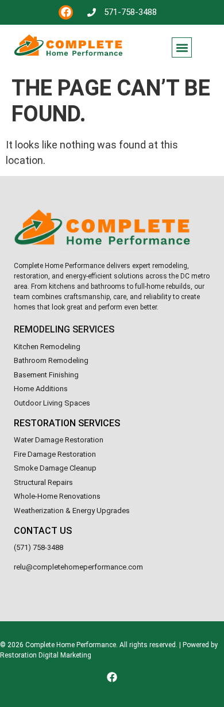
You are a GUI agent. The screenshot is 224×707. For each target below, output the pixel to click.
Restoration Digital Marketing (45, 655)
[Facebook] (66, 12)
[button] (182, 47)
